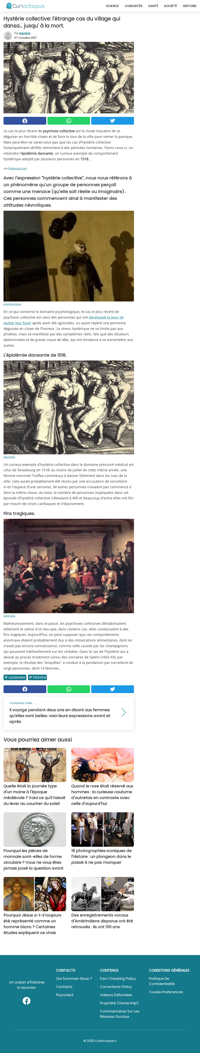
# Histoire (37, 677)
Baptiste (24, 33)
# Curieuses (14, 677)
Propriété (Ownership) (119, 1003)
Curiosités (134, 6)
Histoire (189, 6)
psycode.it (65, 994)
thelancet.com (17, 168)
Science (112, 6)
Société (170, 6)
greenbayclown (12, 304)
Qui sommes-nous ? (74, 978)
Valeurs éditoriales (116, 994)
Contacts (64, 986)
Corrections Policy (116, 986)
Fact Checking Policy (118, 978)
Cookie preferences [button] (166, 992)
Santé (153, 6)
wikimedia (9, 457)
